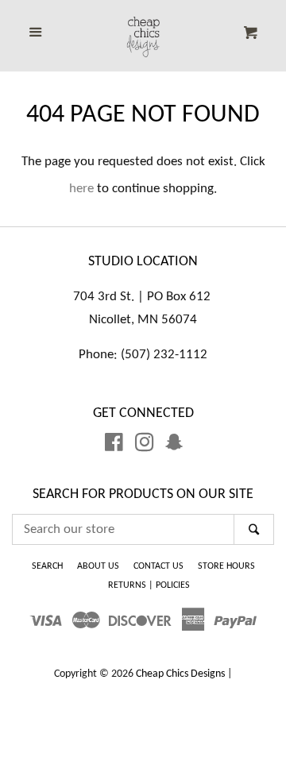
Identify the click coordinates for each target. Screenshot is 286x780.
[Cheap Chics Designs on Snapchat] (174, 446)
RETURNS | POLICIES (149, 585)
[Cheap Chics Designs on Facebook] (114, 446)
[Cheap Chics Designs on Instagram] (144, 446)
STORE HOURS (226, 566)
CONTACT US (158, 566)
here (81, 188)
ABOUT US (98, 566)
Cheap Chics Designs (180, 674)
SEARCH (47, 566)
